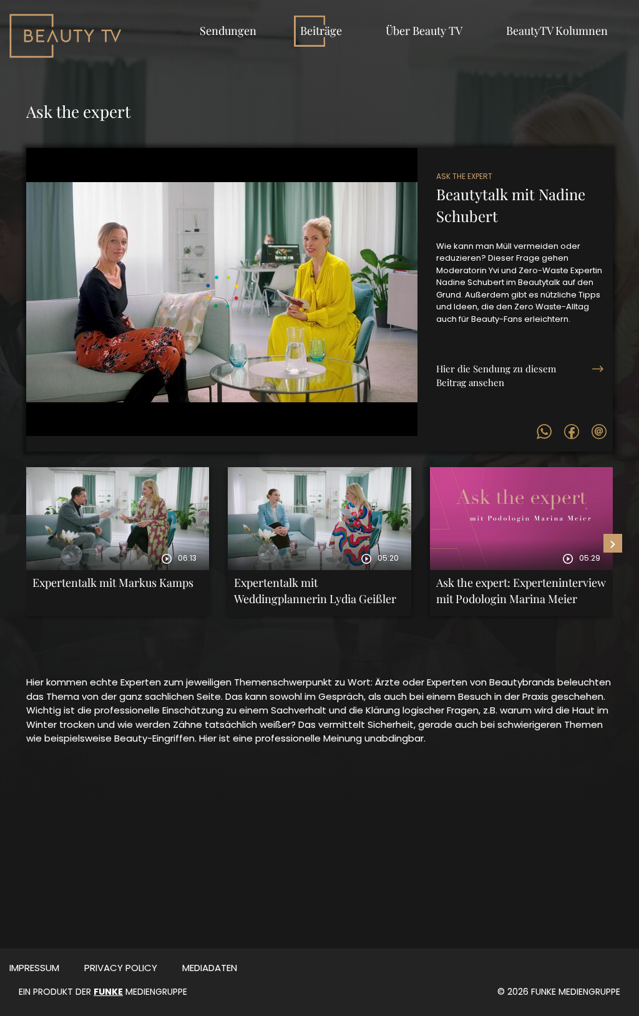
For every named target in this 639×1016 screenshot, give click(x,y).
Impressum (34, 967)
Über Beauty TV (424, 30)
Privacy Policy (120, 967)
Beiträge (321, 30)
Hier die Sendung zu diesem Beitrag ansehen (496, 375)
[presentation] (612, 543)
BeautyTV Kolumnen (557, 30)
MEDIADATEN (209, 967)
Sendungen (228, 30)
